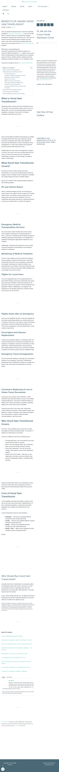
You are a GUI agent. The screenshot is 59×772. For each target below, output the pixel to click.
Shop (30, 6)
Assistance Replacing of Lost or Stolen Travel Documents (15, 87)
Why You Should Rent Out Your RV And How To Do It (16, 644)
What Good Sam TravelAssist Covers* (12, 71)
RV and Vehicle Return (10, 73)
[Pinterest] (52, 24)
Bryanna (11, 680)
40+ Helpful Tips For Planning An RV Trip (13, 657)
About (5, 6)
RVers (20, 53)
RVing (22, 6)
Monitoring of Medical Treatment (12, 77)
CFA (10, 763)
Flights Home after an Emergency (13, 80)
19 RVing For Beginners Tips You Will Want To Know (16, 640)
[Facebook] (38, 24)
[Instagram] (41, 24)
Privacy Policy (51, 763)
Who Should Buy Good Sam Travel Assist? (14, 93)
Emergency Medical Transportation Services (15, 75)
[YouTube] (45, 24)
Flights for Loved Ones (10, 79)
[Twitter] (48, 24)
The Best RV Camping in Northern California (14, 671)
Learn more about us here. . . (46, 79)
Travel (13, 6)
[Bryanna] (5, 685)
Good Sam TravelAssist (27, 43)
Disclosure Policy (49, 764)
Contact (6, 10)
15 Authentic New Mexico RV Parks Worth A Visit (15, 667)
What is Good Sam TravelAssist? (11, 69)
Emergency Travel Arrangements (12, 84)
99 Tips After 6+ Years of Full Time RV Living (14, 653)
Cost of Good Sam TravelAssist (11, 91)
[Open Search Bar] (8, 14)
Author (3, 677)
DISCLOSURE (4, 721)
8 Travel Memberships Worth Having (11, 636)
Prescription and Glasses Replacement (14, 82)
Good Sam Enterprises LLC (16, 33)
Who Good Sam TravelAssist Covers (12, 89)
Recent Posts (9, 677)
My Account (42, 6)
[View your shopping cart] (3, 14)
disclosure (16, 725)
